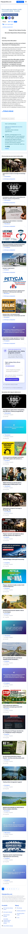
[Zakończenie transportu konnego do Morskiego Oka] (14, 169)
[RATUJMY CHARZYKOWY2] (14, 263)
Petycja (4, 21)
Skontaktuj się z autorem (8, 118)
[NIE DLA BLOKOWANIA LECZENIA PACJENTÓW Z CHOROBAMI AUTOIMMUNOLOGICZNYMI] (14, 240)
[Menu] (26, 2)
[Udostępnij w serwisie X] (6, 17)
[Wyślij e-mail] (9, 17)
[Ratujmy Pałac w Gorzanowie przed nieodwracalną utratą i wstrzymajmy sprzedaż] (14, 310)
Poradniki (4, 905)
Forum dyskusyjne (8, 24)
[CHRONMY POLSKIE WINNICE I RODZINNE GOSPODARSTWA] (14, 217)
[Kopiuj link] (12, 17)
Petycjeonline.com (6, 1)
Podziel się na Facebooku (10, 14)
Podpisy (13, 21)
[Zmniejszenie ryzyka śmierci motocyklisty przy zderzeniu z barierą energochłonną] (14, 193)
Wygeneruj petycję (13, 379)
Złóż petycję (20, 1)
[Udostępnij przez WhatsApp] (2, 17)
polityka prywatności (8, 27)
